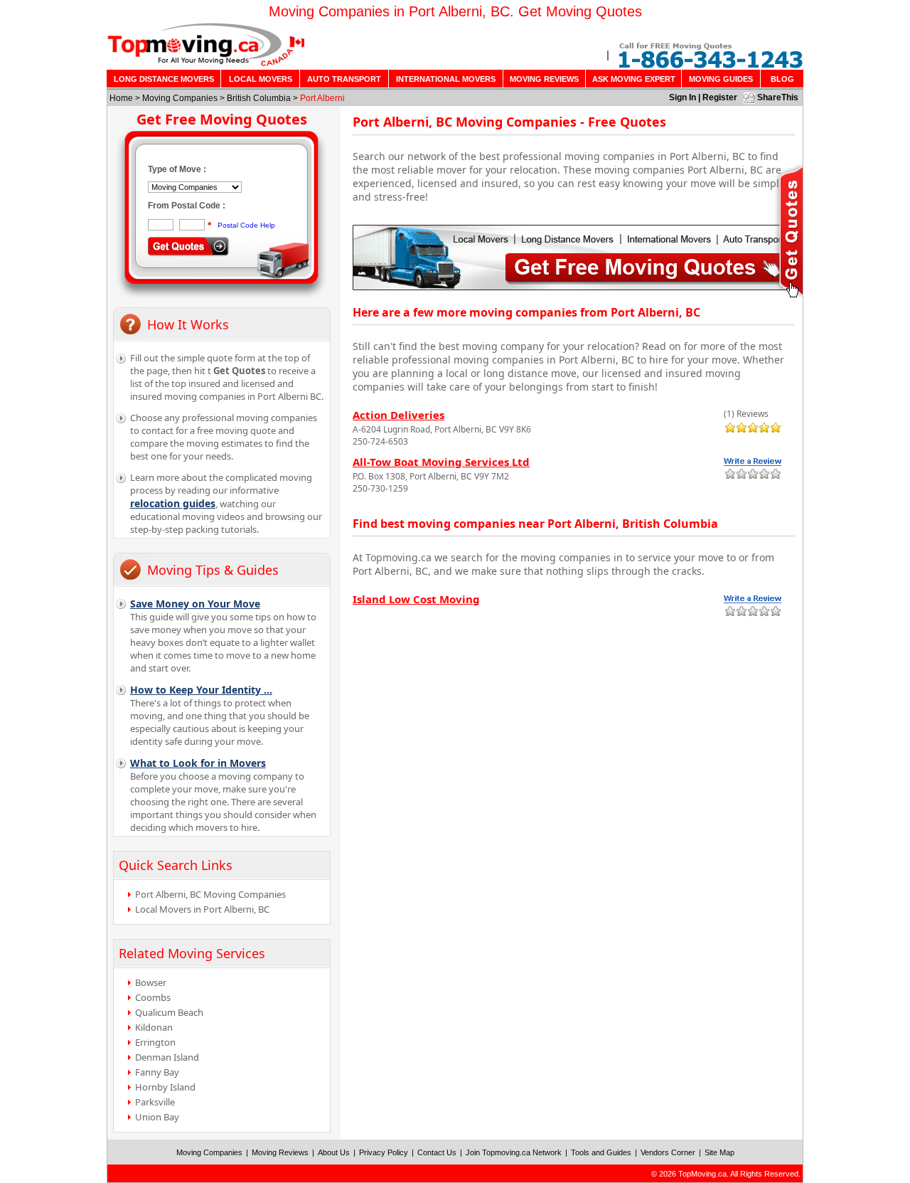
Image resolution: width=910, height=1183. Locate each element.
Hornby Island (165, 1087)
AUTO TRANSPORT (344, 79)
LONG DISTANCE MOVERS (164, 79)
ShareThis (777, 97)
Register (719, 97)
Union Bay (157, 1116)
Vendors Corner (668, 1152)
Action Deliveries (398, 415)
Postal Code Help (246, 225)
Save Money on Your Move (195, 603)
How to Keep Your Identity (201, 689)
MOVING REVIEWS (544, 79)
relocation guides (172, 503)
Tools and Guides (601, 1152)
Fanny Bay (157, 1072)
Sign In (682, 97)
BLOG (782, 79)
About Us (334, 1152)
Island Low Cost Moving (416, 599)
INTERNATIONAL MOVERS (446, 79)
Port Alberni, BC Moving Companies (210, 894)
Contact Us (436, 1152)
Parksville (155, 1102)
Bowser (150, 982)
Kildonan (154, 1027)
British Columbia (259, 98)
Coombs (153, 997)
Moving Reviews (280, 1152)
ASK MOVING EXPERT (633, 79)
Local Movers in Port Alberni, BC (202, 909)
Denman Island (167, 1057)
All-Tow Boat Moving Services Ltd (441, 462)
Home (121, 98)
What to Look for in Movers (198, 763)
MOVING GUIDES (721, 79)
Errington (155, 1042)
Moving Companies (180, 98)
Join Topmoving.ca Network (514, 1152)
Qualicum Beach (169, 1012)
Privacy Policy (383, 1152)
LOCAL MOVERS (260, 79)
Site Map (719, 1152)
